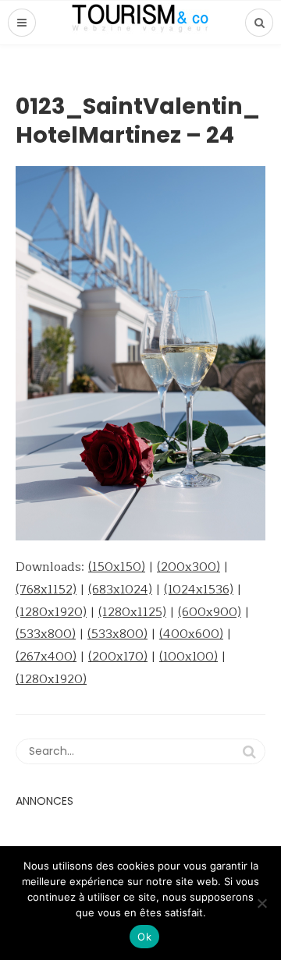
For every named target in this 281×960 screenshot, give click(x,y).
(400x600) (191, 634)
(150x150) (116, 567)
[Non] (261, 903)
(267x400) (46, 656)
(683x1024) (120, 589)
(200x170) (118, 656)
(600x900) (209, 612)
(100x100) (188, 656)
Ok (144, 936)
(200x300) (188, 567)
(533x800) (46, 634)
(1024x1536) (198, 589)
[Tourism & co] (140, 22)
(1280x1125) (132, 612)
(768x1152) (46, 589)
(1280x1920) (51, 612)
